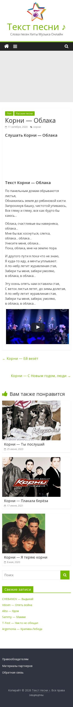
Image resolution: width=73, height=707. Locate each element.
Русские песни (24, 113)
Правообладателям (15, 659)
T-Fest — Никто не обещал (20, 623)
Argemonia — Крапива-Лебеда (22, 629)
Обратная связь (13, 672)
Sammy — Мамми (14, 617)
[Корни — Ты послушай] (31, 403)
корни (37, 127)
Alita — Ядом (10, 611)
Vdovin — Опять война (17, 605)
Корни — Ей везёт (20, 358)
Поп (9, 113)
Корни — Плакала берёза (26, 500)
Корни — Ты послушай (24, 444)
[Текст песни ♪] (6, 46)
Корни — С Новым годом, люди (41, 375)
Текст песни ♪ (36, 27)
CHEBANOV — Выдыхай (17, 599)
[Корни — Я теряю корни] (23, 516)
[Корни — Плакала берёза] (31, 459)
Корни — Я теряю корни (25, 557)
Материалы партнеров (17, 666)
